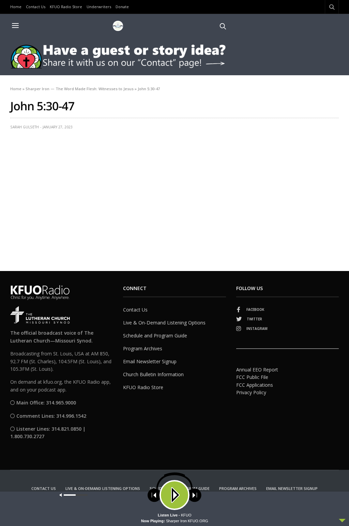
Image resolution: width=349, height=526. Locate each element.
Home (15, 6)
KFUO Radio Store (66, 6)
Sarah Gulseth (24, 127)
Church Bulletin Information (153, 374)
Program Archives (142, 348)
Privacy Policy (251, 392)
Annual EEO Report (257, 369)
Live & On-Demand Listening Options (164, 322)
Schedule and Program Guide (155, 335)
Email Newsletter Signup (150, 361)
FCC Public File (252, 377)
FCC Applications (254, 385)
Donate (122, 6)
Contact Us (35, 6)
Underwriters (99, 6)
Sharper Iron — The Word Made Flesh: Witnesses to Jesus (80, 88)
